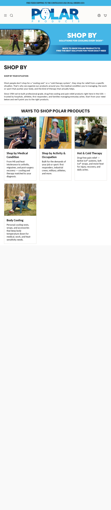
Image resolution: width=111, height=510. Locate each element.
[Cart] (105, 15)
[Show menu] (5, 15)
